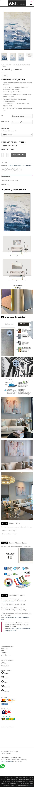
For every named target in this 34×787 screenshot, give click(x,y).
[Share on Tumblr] (20, 169)
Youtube (6, 678)
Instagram (6, 687)
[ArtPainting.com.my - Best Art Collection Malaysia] (17, 3)
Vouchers (3, 652)
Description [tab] (5, 177)
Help (11, 757)
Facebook (6, 673)
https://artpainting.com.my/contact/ (12, 601)
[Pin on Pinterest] (16, 169)
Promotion (22, 165)
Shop (9, 65)
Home (3, 65)
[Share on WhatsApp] (3, 169)
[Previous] (4, 31)
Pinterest (6, 691)
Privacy (15, 757)
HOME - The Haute (19, 65)
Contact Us (4, 648)
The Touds (28, 165)
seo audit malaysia (6, 763)
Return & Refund (5, 655)
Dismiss (30, 785)
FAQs (2, 650)
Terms (19, 757)
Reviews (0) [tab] (5, 184)
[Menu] (3, 3)
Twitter (6, 682)
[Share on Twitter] (10, 169)
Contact (7, 757)
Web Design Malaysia (7, 761)
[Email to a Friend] (13, 169)
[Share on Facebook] (6, 169)
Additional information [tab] (9, 181)
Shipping (3, 654)
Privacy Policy (5, 665)
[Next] (29, 31)
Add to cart (18, 155)
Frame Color (5, 121)
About (2, 757)
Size (2, 116)
